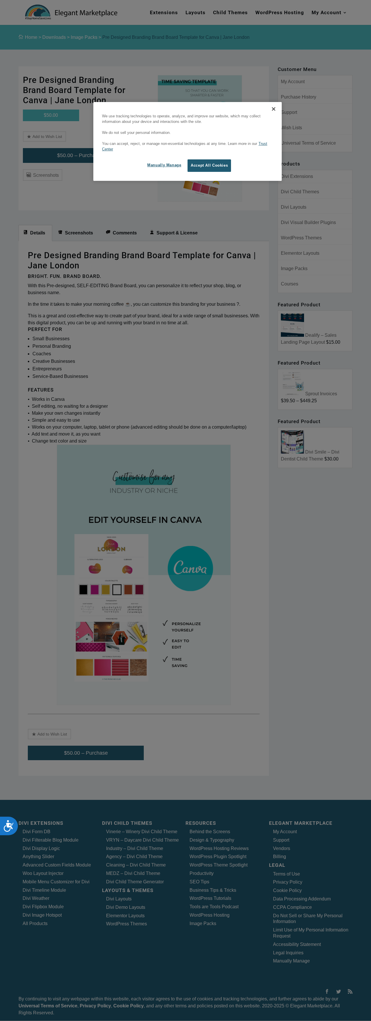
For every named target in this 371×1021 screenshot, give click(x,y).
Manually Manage (164, 165)
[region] (187, 141)
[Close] (273, 109)
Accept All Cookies (209, 165)
